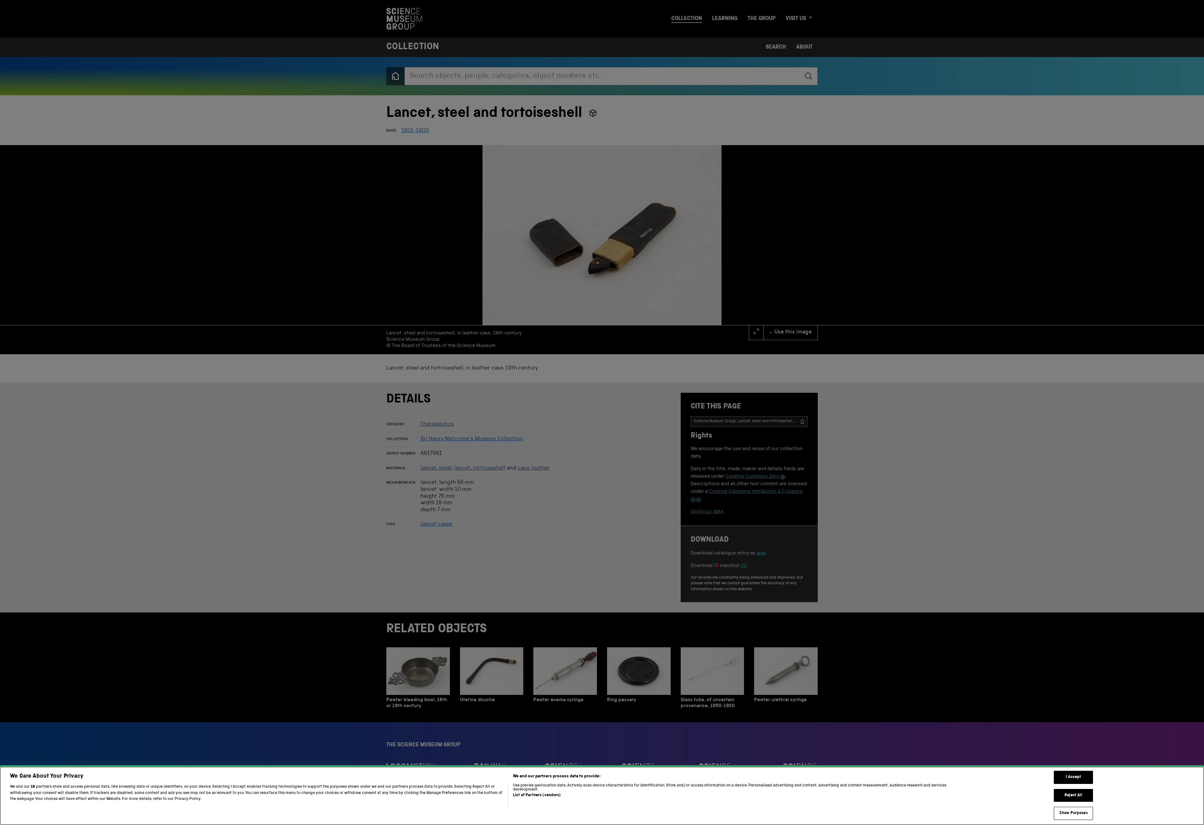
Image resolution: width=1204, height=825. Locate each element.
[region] (602, 796)
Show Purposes (1073, 813)
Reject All (1073, 795)
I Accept (1073, 777)
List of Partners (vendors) (537, 795)
